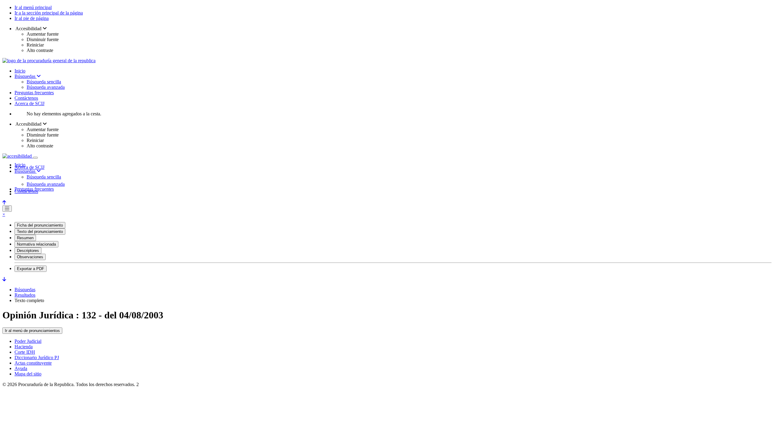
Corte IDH (25, 352)
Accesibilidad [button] (29, 28)
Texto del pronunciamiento (40, 231)
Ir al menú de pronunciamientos (32, 330)
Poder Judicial (28, 341)
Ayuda (21, 368)
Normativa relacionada (36, 244)
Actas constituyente (33, 363)
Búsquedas (26, 76)
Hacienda (24, 346)
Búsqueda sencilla (44, 81)
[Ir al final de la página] (4, 279)
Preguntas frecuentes (34, 92)
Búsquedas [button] (26, 171)
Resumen (25, 238)
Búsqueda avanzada (46, 87)
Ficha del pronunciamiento (40, 225)
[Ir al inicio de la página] (4, 202)
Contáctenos (26, 98)
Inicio (20, 70)
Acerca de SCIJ (29, 103)
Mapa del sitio (28, 373)
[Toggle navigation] (35, 158)
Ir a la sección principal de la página (49, 12)
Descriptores (28, 250)
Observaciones (30, 257)
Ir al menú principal (33, 7)
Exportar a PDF (30, 268)
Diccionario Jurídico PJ (37, 357)
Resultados (25, 295)
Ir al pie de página (32, 18)
